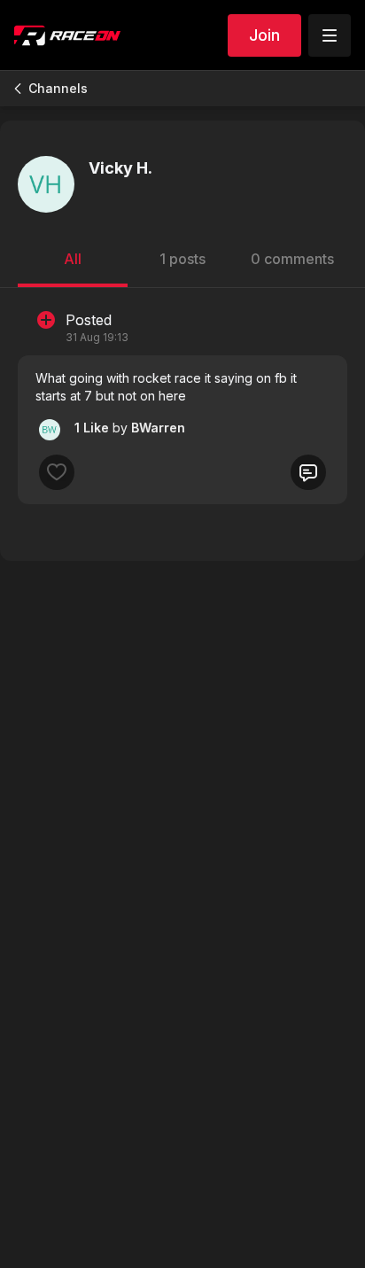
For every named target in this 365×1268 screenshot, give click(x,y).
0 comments (292, 259)
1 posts (182, 259)
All (73, 259)
